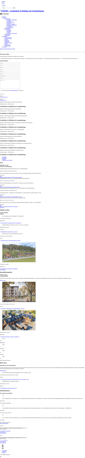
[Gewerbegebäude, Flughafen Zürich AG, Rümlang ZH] (0, 222)
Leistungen (4, 17)
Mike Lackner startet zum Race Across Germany (9, 206)
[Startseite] (4, 14)
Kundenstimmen (8, 45)
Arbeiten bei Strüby (8, 38)
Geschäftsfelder (7, 29)
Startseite (4, 16)
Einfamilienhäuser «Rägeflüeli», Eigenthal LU (9, 268)
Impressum (4, 451)
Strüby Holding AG (8, 37)
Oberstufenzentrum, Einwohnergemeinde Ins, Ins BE (10, 240)
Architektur (9, 20)
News (3, 3)
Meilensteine (7, 40)
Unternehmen (4, 36)
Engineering (9, 22)
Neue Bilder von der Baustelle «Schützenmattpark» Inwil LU (11, 196)
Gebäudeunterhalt (10, 27)
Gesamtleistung (7, 18)
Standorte (6, 39)
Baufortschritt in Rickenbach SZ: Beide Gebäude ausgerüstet (11, 177)
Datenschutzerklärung (14, 90)
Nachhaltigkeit (7, 35)
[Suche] (3, 5)
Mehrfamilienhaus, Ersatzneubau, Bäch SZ (9, 388)
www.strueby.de (3, 433)
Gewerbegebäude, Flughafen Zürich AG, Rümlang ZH (11, 222)
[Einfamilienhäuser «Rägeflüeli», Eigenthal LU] (0, 268)
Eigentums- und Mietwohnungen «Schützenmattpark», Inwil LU (13, 308)
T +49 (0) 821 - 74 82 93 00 (5, 431)
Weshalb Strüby (7, 44)
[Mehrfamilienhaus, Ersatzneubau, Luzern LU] (0, 231)
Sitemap (3, 452)
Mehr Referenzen (3, 370)
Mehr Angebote (3, 280)
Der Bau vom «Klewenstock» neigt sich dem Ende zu (10, 187)
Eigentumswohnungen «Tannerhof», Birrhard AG (10, 336)
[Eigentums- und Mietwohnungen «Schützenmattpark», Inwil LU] (0, 308)
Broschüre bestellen (3, 48)
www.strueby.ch (3, 442)
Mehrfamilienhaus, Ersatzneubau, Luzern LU (9, 231)
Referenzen (4, 46)
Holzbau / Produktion (11, 23)
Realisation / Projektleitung (12, 25)
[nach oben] (0, 457)
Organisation (7, 41)
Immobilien (9, 31)
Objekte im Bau (7, 34)
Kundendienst (9, 26)
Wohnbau (8, 32)
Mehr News (2, 207)
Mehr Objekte (2, 269)
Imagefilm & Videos (8, 42)
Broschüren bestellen (11, 48)
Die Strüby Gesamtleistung (12, 19)
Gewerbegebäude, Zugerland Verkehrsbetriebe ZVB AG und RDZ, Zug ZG (15, 379)
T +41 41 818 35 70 (3, 97)
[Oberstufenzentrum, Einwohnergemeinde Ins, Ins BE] (0, 240)
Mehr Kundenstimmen (4, 423)
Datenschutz (4, 450)
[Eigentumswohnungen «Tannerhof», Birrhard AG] (0, 336)
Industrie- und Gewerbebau (12, 33)
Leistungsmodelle (8, 28)
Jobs (3, 2)
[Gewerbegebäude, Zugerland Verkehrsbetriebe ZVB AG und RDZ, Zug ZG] (0, 379)
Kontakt (3, 1)
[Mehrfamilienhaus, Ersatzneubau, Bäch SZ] (0, 388)
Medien (6, 43)
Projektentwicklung (10, 21)
